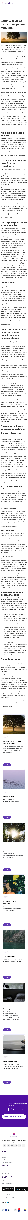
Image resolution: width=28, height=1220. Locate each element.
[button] (25, 3)
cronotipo (3, 68)
